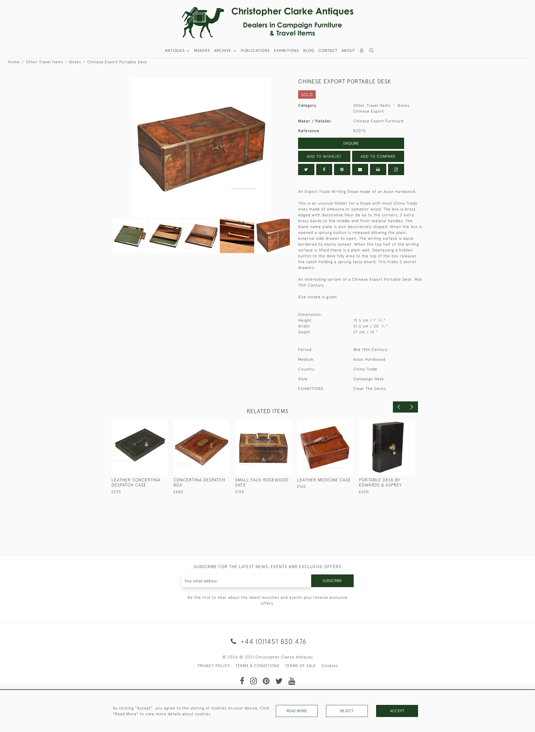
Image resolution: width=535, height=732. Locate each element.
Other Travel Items (44, 62)
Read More (296, 711)
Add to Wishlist (324, 156)
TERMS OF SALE (300, 665)
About (348, 50)
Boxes (75, 62)
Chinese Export (368, 111)
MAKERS (202, 50)
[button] (371, 51)
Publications (255, 50)
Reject (347, 711)
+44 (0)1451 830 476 (273, 641)
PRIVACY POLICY (214, 665)
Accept (397, 711)
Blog (308, 50)
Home (14, 62)
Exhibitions (286, 50)
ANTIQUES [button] (175, 50)
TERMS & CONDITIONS (257, 665)
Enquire (351, 143)
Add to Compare (378, 156)
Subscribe (332, 580)
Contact (327, 50)
